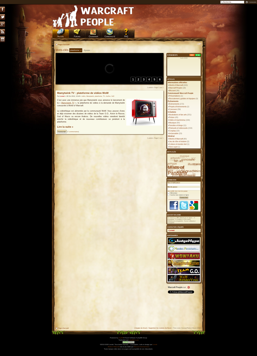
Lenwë (62, 96)
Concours (173, 109)
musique (184, 156)
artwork (175, 158)
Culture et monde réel (178, 144)
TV (104, 96)
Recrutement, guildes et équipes (182, 99)
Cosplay (172, 131)
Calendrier (93, 36)
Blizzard (172, 91)
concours (188, 159)
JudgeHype (169, 163)
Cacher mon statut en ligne (179, 195)
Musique (172, 123)
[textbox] (90, 50)
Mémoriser (173, 193)
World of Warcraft (176, 85)
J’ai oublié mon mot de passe (177, 191)
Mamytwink (90, 96)
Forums (77, 36)
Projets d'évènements (178, 107)
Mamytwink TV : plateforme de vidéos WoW (83, 93)
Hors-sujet (173, 147)
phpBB (121, 338)
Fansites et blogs (176, 125)
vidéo (84, 96)
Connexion (252, 2)
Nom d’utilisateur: (173, 183)
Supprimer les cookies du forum (160, 328)
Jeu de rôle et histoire (178, 141)
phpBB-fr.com (134, 340)
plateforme (98, 96)
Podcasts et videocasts (178, 128)
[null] (93, 16)
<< (168, 58)
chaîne (108, 96)
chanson (174, 160)
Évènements (174, 104)
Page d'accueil (63, 44)
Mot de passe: (172, 187)
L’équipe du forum (140, 328)
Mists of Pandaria (177, 170)
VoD (112, 96)
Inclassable (173, 133)
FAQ (126, 36)
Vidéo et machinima (177, 120)
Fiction (171, 117)
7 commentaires (73, 131)
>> (199, 58)
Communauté (110, 36)
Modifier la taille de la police (199, 44)
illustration (195, 164)
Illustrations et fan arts (178, 115)
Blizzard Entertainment (141, 347)
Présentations (174, 96)
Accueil (60, 36)
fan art (178, 161)
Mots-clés (62, 50)
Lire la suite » (65, 126)
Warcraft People (175, 88)
